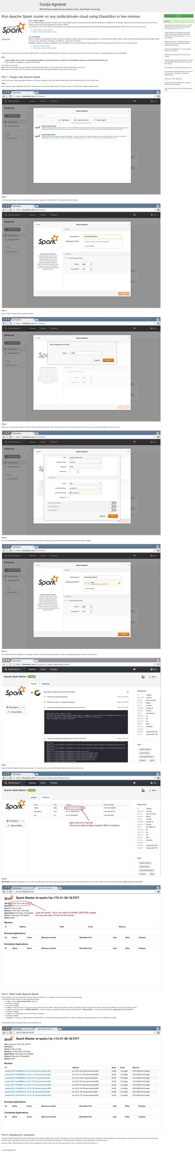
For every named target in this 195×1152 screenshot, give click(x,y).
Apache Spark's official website (43, 30)
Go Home (179, 16)
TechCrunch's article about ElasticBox (45, 48)
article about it (179, 28)
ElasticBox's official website (41, 46)
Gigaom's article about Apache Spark (45, 32)
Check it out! (188, 36)
